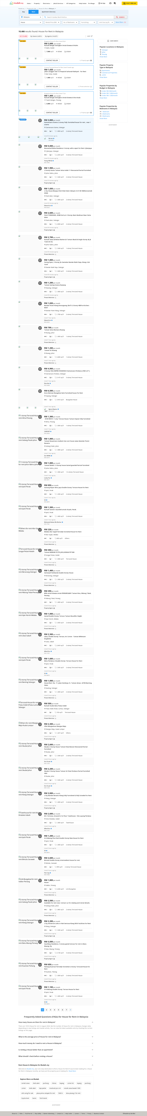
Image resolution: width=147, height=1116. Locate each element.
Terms (83, 1113)
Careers (76, 1113)
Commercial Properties (109, 73)
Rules (21, 1113)
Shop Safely (38, 1113)
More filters (121, 22)
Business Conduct (99, 1113)
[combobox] (51, 22)
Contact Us (60, 1113)
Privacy (89, 1113)
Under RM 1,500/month (110, 95)
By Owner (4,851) (36, 36)
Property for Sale (31, 8)
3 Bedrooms (106, 116)
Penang (104, 54)
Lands (104, 75)
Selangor (105, 50)
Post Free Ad (28, 1113)
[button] (49, 139)
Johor (103, 52)
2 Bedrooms (106, 114)
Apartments (106, 70)
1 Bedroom (105, 112)
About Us (14, 1113)
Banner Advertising (49, 1113)
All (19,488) (23, 36)
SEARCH (121, 17)
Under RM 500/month (109, 91)
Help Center (68, 1113)
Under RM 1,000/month (110, 93)
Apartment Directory (48, 12)
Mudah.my (21, 8)
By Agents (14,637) (51, 36)
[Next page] (70, 1009)
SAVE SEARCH (114, 41)
